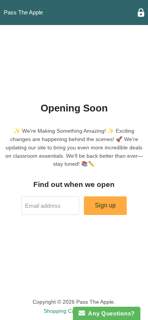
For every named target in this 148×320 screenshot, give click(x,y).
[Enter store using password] (141, 12)
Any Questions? (110, 313)
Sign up (105, 205)
